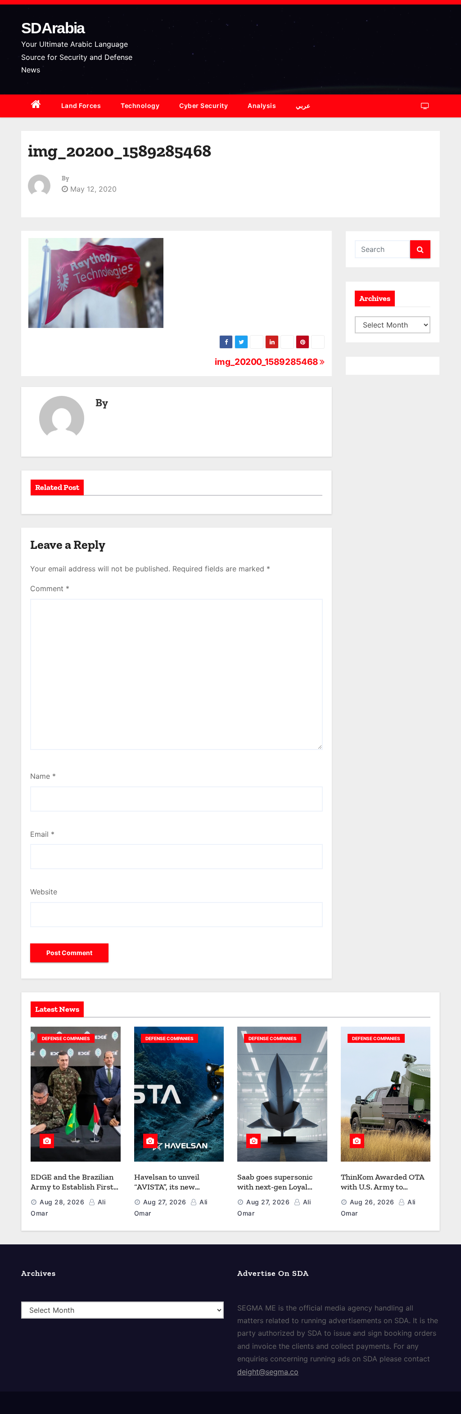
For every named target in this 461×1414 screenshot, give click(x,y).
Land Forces (81, 105)
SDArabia (52, 27)
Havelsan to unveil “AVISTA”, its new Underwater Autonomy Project (175, 1192)
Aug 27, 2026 (164, 1202)
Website (43, 891)
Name (43, 776)
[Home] (36, 105)
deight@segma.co (267, 1371)
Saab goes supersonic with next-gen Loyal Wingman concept (274, 1187)
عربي (303, 105)
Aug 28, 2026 (62, 1202)
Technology (140, 105)
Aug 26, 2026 (372, 1202)
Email (42, 834)
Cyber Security (203, 105)
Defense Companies (66, 1038)
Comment (49, 588)
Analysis (262, 105)
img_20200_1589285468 (267, 361)
